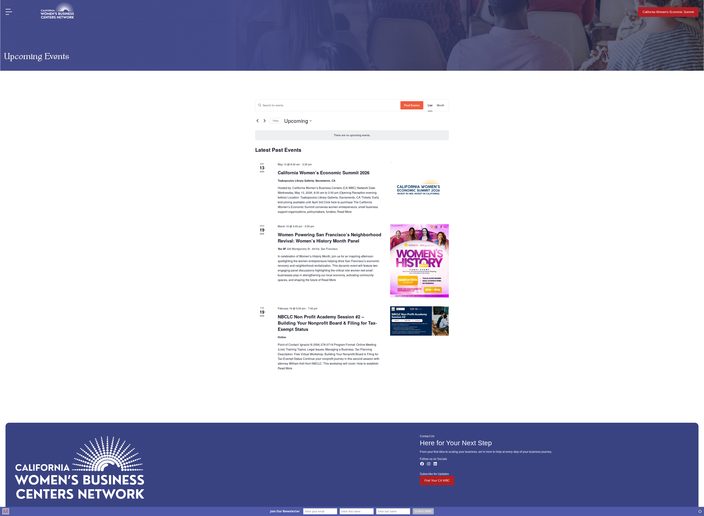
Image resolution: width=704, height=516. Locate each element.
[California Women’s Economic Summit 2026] (419, 188)
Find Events (412, 105)
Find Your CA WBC (437, 480)
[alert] (352, 135)
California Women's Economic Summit (668, 12)
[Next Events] (264, 121)
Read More (344, 212)
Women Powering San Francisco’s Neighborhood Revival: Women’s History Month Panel (329, 237)
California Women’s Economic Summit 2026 (323, 172)
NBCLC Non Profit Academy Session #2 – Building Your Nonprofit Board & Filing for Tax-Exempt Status (327, 322)
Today (275, 120)
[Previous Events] (257, 121)
